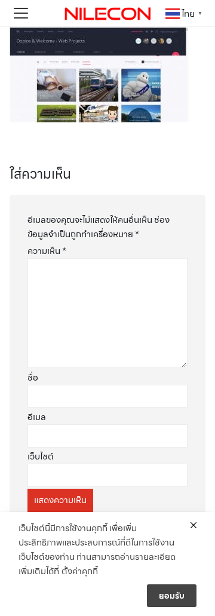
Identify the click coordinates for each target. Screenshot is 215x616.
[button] (21, 13)
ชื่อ (32, 377)
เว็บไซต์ (40, 456)
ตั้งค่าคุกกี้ (80, 571)
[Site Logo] (107, 13)
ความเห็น (46, 251)
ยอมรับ (172, 595)
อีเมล (36, 417)
